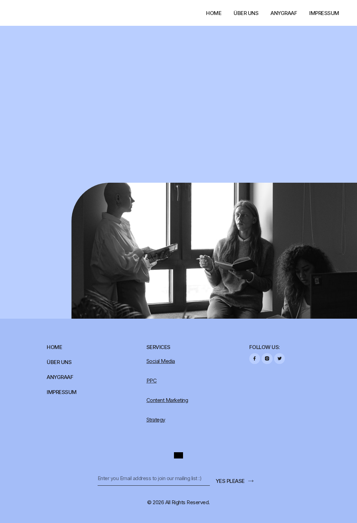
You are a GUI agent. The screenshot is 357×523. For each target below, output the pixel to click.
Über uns (246, 13)
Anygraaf (284, 13)
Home (213, 13)
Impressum (324, 13)
